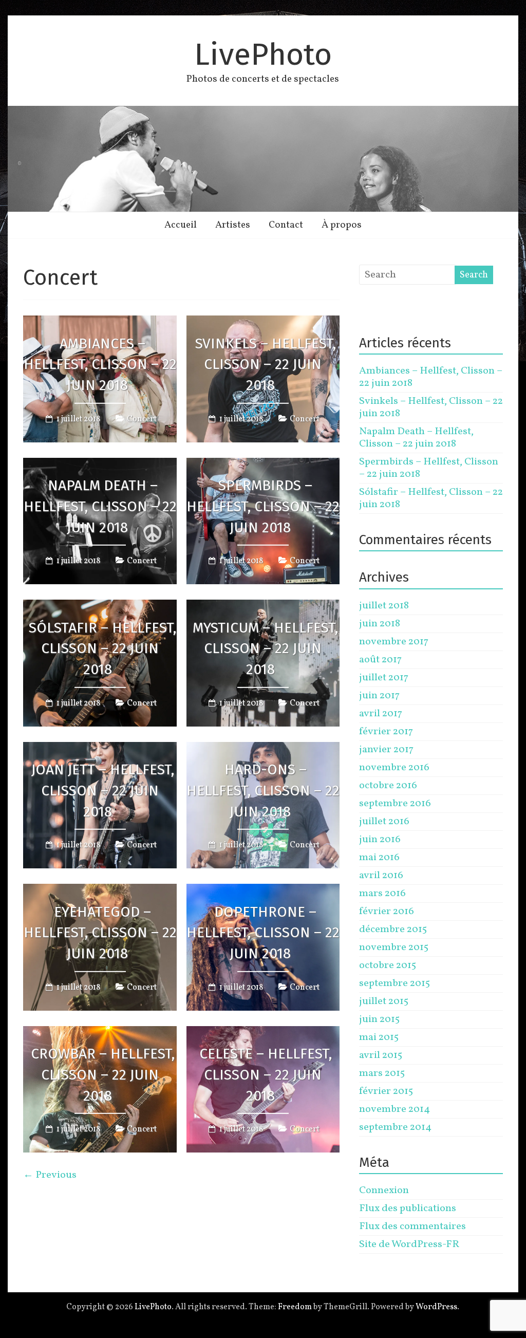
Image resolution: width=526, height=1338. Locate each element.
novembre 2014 (394, 1109)
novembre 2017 (393, 642)
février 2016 (386, 911)
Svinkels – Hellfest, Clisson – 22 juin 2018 (265, 364)
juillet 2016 (384, 821)
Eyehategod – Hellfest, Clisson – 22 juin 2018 (100, 932)
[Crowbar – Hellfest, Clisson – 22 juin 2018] (100, 1033)
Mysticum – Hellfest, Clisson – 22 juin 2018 (265, 648)
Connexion (384, 1190)
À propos (342, 225)
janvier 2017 (386, 749)
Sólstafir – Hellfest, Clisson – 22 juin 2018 (102, 648)
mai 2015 (379, 1037)
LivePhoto (263, 54)
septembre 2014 (395, 1127)
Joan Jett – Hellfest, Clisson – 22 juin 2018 (102, 790)
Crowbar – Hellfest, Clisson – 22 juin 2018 (103, 1074)
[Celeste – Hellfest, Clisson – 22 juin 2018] (263, 1033)
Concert (142, 419)
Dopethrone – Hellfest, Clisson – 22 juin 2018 (263, 932)
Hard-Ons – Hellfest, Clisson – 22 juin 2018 (263, 790)
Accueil (180, 225)
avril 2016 (381, 875)
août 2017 (380, 660)
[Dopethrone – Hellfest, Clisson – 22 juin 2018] (263, 891)
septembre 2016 (395, 803)
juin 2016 (380, 839)
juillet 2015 (383, 1001)
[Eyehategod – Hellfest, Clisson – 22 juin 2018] (100, 891)
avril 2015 (380, 1055)
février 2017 (386, 731)
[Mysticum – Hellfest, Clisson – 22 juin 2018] (263, 607)
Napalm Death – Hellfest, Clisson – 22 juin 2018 (100, 506)
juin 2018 (379, 624)
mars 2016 (382, 893)
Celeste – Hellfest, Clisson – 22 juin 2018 (265, 1074)
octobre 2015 (387, 965)
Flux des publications (407, 1208)
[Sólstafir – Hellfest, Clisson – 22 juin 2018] (100, 607)
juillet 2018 (384, 606)
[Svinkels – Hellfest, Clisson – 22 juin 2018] (263, 322)
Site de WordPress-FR (409, 1244)
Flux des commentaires (412, 1226)
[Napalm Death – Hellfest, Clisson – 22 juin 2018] (100, 465)
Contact (286, 225)
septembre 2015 (394, 983)
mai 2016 (379, 857)
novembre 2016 (394, 767)
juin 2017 (379, 696)
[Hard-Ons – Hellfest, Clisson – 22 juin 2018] (263, 749)
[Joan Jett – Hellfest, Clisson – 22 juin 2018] (100, 749)
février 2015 (386, 1091)
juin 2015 (379, 1019)
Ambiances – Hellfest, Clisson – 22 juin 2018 (100, 364)
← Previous (50, 1175)
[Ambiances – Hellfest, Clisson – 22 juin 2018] (100, 322)
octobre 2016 (388, 785)
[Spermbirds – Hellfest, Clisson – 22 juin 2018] (263, 465)
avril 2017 (380, 714)
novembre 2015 (393, 947)
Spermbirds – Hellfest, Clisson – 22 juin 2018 (263, 506)
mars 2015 (382, 1073)
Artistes (232, 225)
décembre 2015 (393, 929)
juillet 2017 (383, 678)
